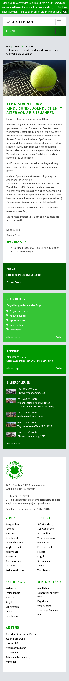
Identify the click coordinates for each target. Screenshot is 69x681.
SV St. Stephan (19, 21)
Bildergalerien (13, 561)
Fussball (10, 597)
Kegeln (41, 556)
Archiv (59, 337)
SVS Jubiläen (44, 533)
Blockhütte (43, 588)
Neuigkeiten (12, 524)
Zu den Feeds (14, 282)
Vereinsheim (44, 605)
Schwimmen (44, 561)
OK (65, 11)
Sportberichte (17, 320)
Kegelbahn (43, 601)
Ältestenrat (12, 538)
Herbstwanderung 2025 (30, 416)
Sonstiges (15, 329)
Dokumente (12, 551)
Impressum (12, 652)
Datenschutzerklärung (18, 657)
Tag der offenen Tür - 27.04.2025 (34, 426)
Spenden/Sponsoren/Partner (22, 634)
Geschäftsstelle (14, 542)
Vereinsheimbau (46, 538)
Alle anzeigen (13, 337)
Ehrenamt (11, 556)
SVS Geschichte (46, 528)
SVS (8, 46)
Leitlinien (10, 565)
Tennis (11, 31)
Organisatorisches (20, 311)
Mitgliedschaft (13, 547)
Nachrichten (16, 325)
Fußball (41, 551)
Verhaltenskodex (15, 570)
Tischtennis (43, 570)
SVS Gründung (45, 524)
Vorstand (10, 533)
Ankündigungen (18, 315)
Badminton (43, 542)
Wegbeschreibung (16, 647)
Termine (28, 46)
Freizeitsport (44, 547)
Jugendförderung (15, 638)
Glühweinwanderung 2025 (31, 436)
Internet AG (12, 643)
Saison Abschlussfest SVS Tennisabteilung (29, 360)
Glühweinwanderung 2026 (31, 392)
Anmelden (11, 661)
